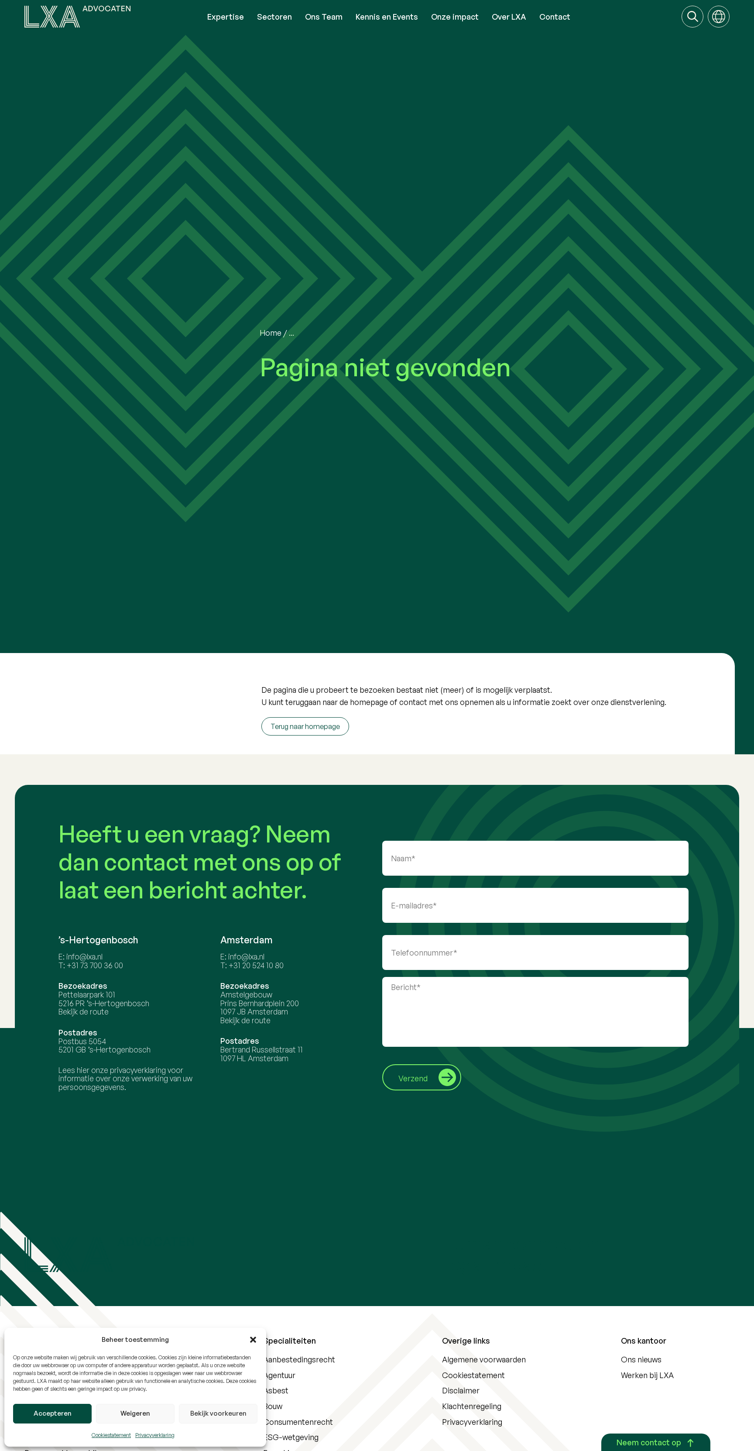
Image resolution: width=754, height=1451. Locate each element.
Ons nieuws (641, 1359)
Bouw (272, 1406)
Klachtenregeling (471, 1406)
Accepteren (53, 1413)
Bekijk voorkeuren (218, 1413)
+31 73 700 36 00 (95, 965)
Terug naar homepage (305, 726)
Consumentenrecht (298, 1422)
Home (270, 332)
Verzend (413, 1078)
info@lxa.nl (84, 956)
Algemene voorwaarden (484, 1359)
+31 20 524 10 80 (256, 965)
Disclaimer (461, 1390)
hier (83, 1070)
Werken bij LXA (647, 1375)
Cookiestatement (111, 1435)
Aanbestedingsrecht (299, 1359)
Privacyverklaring (155, 1435)
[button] (253, 1339)
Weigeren (135, 1413)
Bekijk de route (83, 1011)
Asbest (275, 1390)
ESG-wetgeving (291, 1437)
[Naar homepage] (112, 16)
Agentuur (279, 1375)
